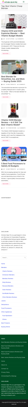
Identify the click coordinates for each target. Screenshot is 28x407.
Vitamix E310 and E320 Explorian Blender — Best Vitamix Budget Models (13, 33)
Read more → (6, 53)
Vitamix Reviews (11, 128)
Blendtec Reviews (7, 278)
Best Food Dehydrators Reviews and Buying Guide (12, 347)
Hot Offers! (10, 38)
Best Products (11, 84)
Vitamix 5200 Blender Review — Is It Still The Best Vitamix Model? (11, 122)
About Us (4, 365)
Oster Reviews (6, 289)
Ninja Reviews (6, 282)
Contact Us (4, 368)
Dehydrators (5, 304)
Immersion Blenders (8, 275)
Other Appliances (6, 312)
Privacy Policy (5, 372)
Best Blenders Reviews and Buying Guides (14, 342)
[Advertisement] (14, 214)
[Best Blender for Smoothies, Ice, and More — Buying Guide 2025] (14, 67)
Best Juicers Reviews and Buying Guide (13, 357)
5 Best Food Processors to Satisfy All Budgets (13, 164)
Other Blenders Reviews (9, 297)
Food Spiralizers (7, 315)
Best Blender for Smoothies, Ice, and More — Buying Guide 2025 (13, 78)
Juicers (3, 301)
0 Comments (21, 84)
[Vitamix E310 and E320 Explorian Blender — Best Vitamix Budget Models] (14, 21)
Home (3, 263)
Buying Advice (5, 326)
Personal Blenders (7, 286)
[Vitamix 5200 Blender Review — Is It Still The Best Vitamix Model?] (14, 110)
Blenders (4, 267)
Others (4, 319)
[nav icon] (23, 2)
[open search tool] (19, 1)
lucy (3, 38)
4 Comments (20, 38)
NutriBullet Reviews (8, 293)
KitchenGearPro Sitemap (8, 376)
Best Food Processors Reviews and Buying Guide (12, 353)
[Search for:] (14, 257)
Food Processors (6, 308)
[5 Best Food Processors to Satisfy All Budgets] (14, 154)
